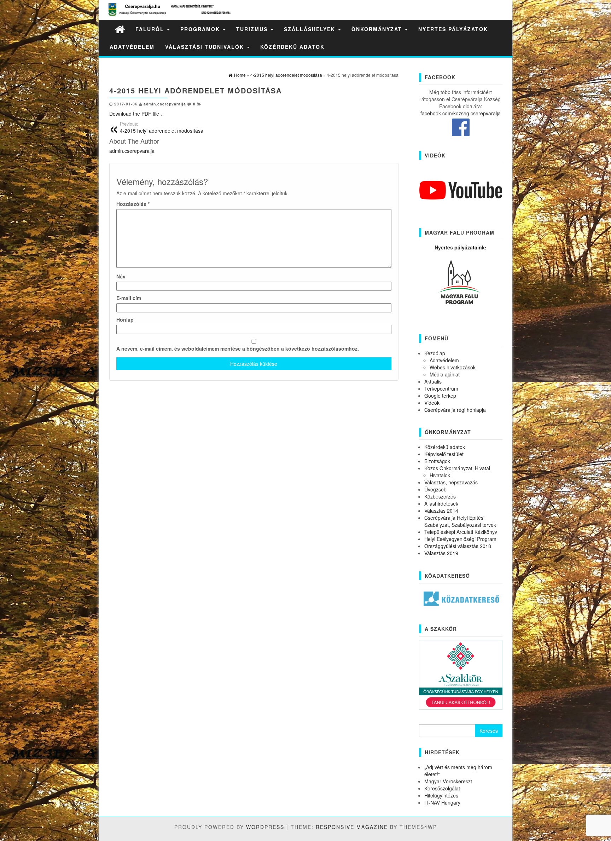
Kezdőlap (434, 353)
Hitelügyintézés (441, 795)
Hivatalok (440, 475)
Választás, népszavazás (451, 482)
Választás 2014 (441, 510)
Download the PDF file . (135, 113)
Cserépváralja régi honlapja (455, 409)
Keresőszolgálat (442, 788)
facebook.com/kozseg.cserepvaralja (460, 113)
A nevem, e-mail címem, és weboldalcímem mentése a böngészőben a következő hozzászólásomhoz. (237, 348)
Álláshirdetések (441, 503)
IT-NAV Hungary (442, 802)
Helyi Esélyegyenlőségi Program (460, 538)
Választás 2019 (441, 553)
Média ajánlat (445, 374)
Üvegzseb (435, 489)
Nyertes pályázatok (453, 29)
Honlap (125, 319)
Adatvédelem (132, 46)
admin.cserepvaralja (165, 103)
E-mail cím (128, 297)
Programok (201, 29)
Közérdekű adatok (292, 46)
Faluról (150, 29)
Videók (432, 402)
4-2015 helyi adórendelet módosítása (161, 127)
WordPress (265, 826)
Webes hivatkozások (453, 367)
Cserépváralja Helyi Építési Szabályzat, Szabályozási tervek (460, 521)
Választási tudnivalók (205, 46)
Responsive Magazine (352, 826)
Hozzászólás (133, 203)
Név (121, 276)
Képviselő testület (444, 453)
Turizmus (253, 29)
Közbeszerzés (440, 496)
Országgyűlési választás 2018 (457, 545)
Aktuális (433, 381)
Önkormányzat (377, 29)
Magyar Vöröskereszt (448, 781)
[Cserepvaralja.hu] (120, 28)
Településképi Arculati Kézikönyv (460, 531)
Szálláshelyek (310, 29)
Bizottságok (437, 461)
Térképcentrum (441, 388)
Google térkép (440, 395)
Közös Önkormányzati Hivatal (457, 468)
